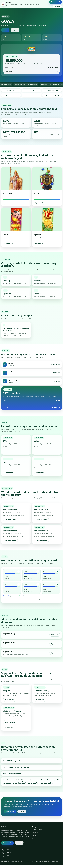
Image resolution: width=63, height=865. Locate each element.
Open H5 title (8, 203)
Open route (54, 635)
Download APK (55, 2)
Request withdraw (10, 519)
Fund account (9, 451)
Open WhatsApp (10, 722)
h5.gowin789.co (5, 856)
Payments (35, 832)
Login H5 (15, 30)
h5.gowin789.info (6, 853)
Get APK (5, 30)
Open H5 (57, 6)
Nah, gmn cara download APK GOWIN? (16, 767)
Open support (40, 700)
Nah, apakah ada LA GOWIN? (13, 773)
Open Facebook (9, 727)
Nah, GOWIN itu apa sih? (11, 761)
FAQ (33, 838)
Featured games (37, 830)
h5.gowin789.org (6, 850)
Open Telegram (9, 700)
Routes (34, 835)
